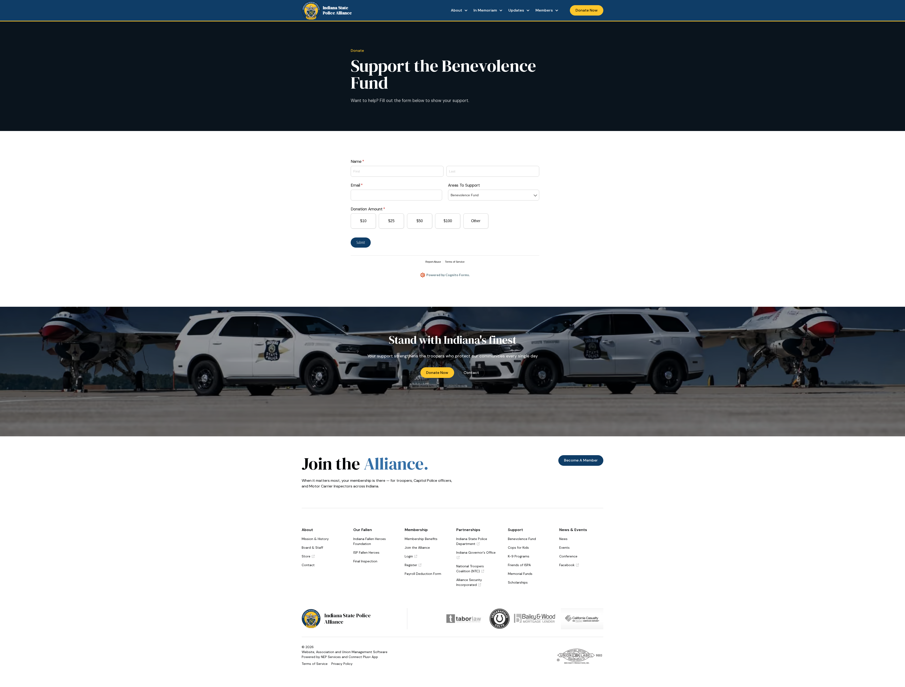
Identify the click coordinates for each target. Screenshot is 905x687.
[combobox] (493, 195)
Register (413, 565)
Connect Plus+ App (363, 657)
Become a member (581, 460)
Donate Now (437, 372)
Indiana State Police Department (471, 541)
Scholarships (518, 582)
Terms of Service (455, 261)
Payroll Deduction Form (423, 574)
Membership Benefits (421, 539)
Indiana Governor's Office (476, 554)
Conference (568, 556)
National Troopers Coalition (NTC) (470, 568)
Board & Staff (312, 547)
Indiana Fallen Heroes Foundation (369, 541)
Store (308, 556)
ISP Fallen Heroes (366, 552)
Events (564, 547)
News (563, 539)
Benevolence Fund (522, 539)
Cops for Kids (518, 547)
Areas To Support (464, 185)
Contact (471, 372)
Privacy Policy (342, 664)
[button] (459, 10)
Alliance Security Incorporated (469, 582)
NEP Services (331, 657)
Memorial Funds (520, 574)
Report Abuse (433, 261)
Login (411, 556)
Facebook (569, 565)
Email (364, 185)
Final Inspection (365, 561)
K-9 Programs (518, 556)
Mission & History (315, 539)
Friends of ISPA (519, 565)
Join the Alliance (417, 547)
